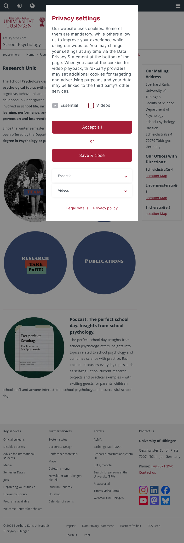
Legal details (77, 208)
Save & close (92, 155)
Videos (103, 105)
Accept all (92, 127)
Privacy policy (105, 208)
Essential (69, 105)
